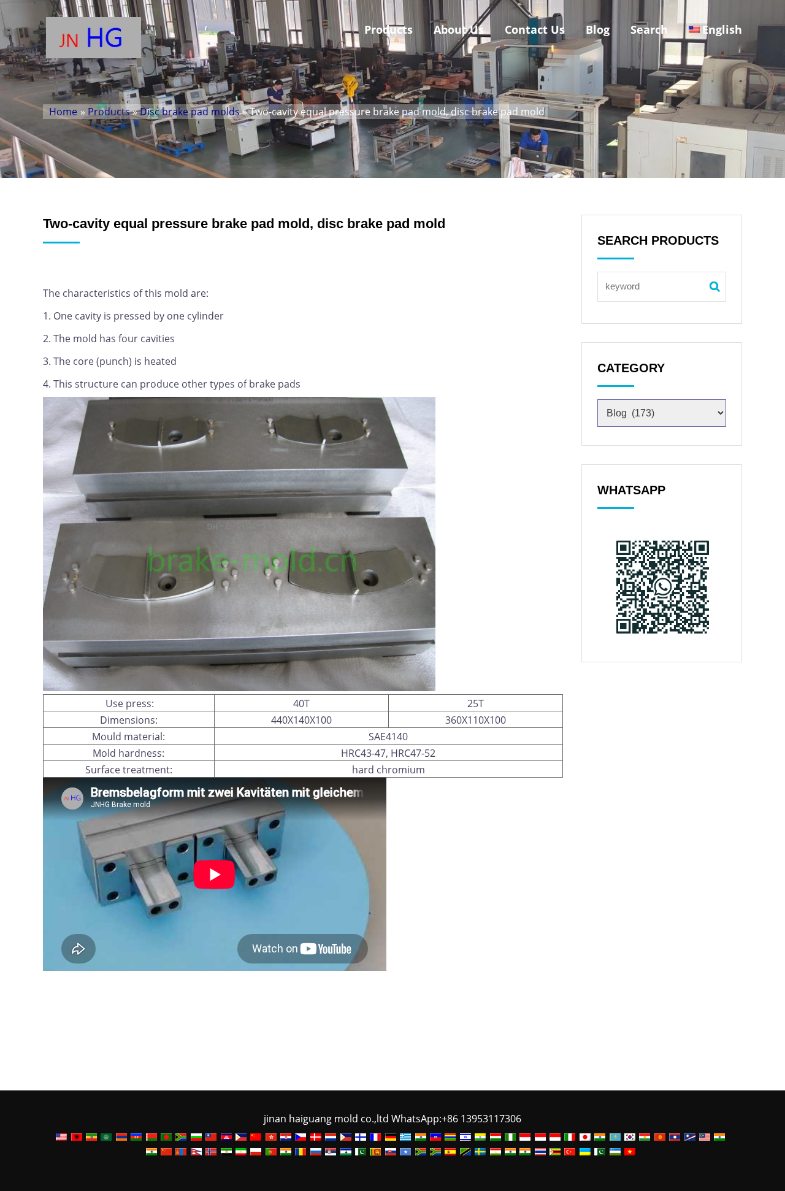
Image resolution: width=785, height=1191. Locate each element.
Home (63, 111)
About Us (459, 29)
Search (649, 29)
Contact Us (535, 29)
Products (388, 29)
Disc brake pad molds (190, 111)
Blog (598, 29)
